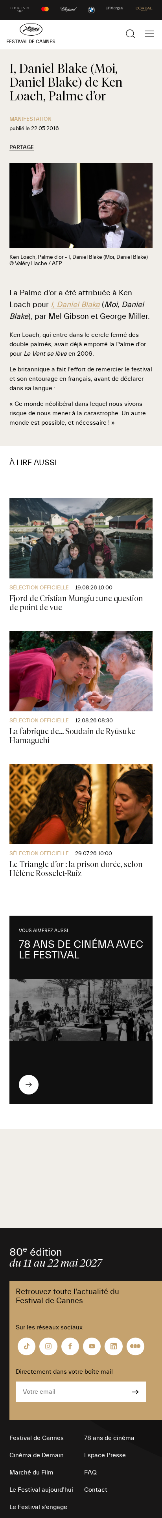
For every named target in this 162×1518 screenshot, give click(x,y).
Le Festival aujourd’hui (41, 1489)
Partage (21, 147)
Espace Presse (105, 1455)
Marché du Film (31, 1472)
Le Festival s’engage (38, 1507)
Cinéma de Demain (36, 1455)
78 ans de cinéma (109, 1438)
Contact (95, 1489)
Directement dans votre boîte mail (64, 1371)
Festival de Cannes (36, 1438)
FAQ (90, 1472)
